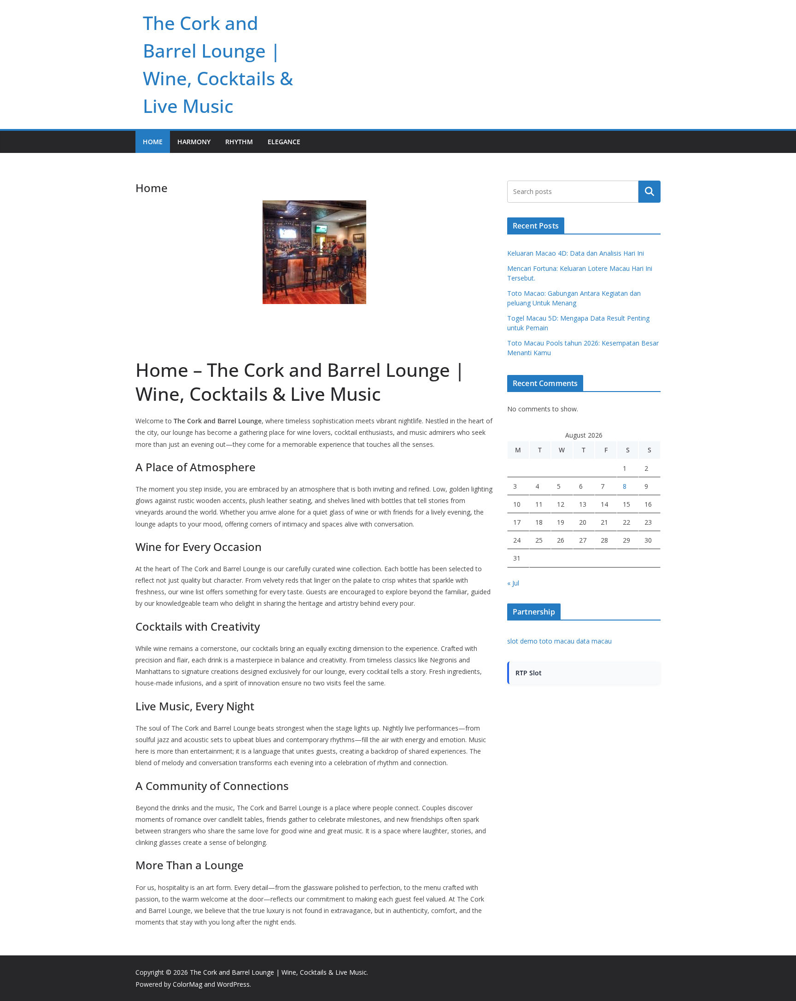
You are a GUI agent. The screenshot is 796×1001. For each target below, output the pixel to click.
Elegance (284, 141)
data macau (594, 641)
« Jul (513, 583)
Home (153, 141)
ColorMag (187, 984)
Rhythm (239, 141)
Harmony (194, 141)
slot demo (522, 641)
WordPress (233, 984)
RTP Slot (528, 672)
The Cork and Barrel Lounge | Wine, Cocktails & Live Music (278, 972)
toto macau (556, 641)
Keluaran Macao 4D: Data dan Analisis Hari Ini (575, 253)
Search (649, 192)
